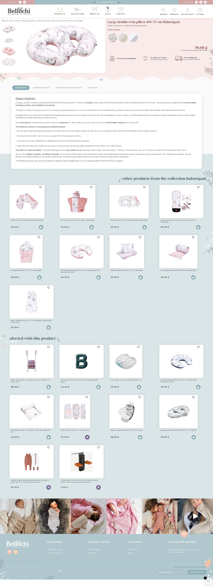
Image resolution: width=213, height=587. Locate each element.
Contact (120, 14)
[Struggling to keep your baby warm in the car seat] (195, 516)
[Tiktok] (205, 2)
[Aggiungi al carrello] (41, 227)
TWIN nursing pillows (28, 21)
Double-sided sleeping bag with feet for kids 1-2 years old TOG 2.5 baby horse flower (30, 481)
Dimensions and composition (69, 88)
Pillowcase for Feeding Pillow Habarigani (27, 220)
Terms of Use (54, 549)
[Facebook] (196, 2)
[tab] (21, 87)
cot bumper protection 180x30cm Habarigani (178, 270)
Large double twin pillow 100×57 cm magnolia (178, 430)
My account (187, 14)
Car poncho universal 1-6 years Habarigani (77, 220)
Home (6, 20)
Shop (11, 21)
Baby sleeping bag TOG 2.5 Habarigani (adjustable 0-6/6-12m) (31, 321)
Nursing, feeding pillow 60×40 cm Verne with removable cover (178, 381)
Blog (108, 14)
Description (21, 88)
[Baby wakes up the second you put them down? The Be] (88, 516)
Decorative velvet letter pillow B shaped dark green (79, 381)
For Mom (17, 21)
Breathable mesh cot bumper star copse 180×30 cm (30, 431)
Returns (92, 553)
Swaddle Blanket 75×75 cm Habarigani (26, 270)
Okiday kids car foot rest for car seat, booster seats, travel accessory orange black (79, 481)
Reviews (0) (93, 88)
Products (59, 14)
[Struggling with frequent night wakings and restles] (18, 516)
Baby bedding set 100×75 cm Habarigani (126, 270)
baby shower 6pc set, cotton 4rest (75, 430)
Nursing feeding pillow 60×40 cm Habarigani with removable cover (80, 271)
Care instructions (41, 88)
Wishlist (174, 14)
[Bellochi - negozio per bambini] (23, 11)
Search (164, 14)
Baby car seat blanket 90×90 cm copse (126, 430)
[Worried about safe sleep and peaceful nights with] (160, 516)
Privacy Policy (55, 553)
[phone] (24, 2)
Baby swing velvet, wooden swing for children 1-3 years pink (31, 381)
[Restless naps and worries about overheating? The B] (124, 516)
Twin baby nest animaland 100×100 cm (125, 380)
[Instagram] (200, 2)
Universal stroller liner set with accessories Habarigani (178, 221)
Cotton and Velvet (43, 21)
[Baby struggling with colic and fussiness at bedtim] (53, 516)
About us (95, 14)
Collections (77, 14)
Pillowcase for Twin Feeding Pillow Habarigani (129, 220)
